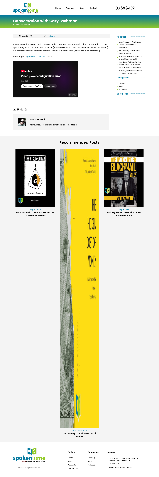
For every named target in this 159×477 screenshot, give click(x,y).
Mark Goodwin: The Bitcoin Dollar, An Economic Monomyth (130, 44)
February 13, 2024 (79, 433)
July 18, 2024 (35, 212)
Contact (93, 8)
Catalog (122, 83)
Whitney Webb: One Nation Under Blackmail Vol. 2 (130, 57)
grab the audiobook (36, 56)
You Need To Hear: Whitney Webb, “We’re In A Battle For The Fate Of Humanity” (130, 65)
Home (58, 8)
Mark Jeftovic (24, 24)
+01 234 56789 (115, 464)
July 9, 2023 (124, 212)
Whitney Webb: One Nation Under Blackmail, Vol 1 (130, 71)
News (82, 8)
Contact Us (73, 468)
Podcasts (70, 8)
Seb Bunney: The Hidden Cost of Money (129, 51)
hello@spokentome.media (120, 467)
